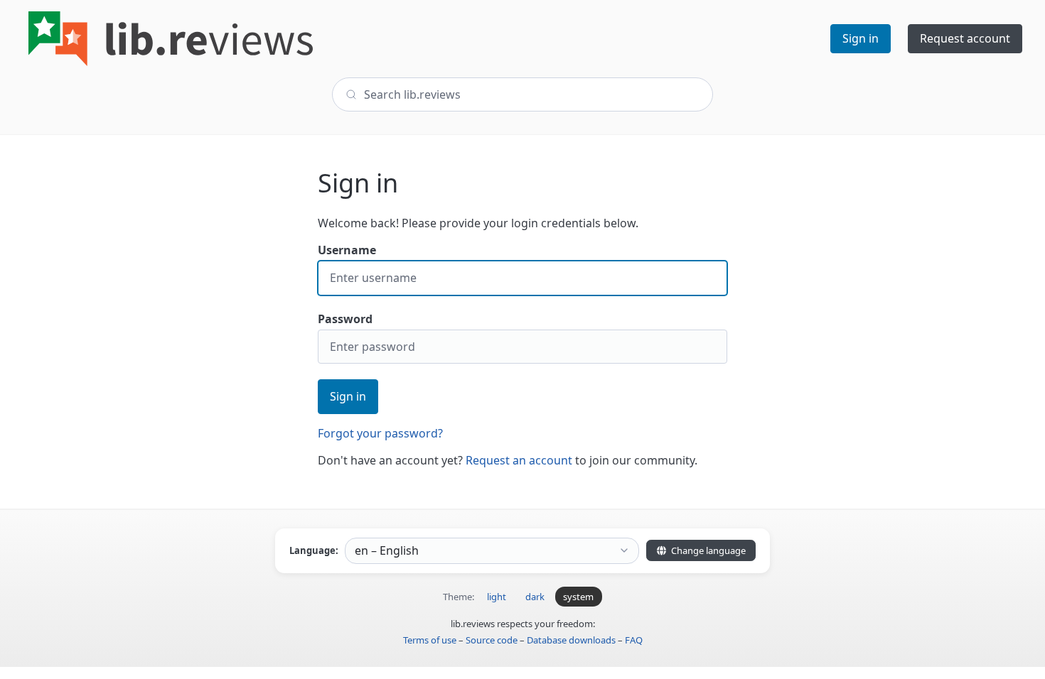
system (578, 596)
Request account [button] (965, 38)
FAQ (634, 640)
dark (535, 596)
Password (345, 319)
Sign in (348, 396)
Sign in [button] (860, 38)
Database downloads (571, 640)
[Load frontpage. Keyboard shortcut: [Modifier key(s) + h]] (170, 39)
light (496, 596)
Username (347, 250)
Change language (707, 550)
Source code (492, 640)
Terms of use (429, 640)
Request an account (519, 460)
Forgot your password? (380, 433)
